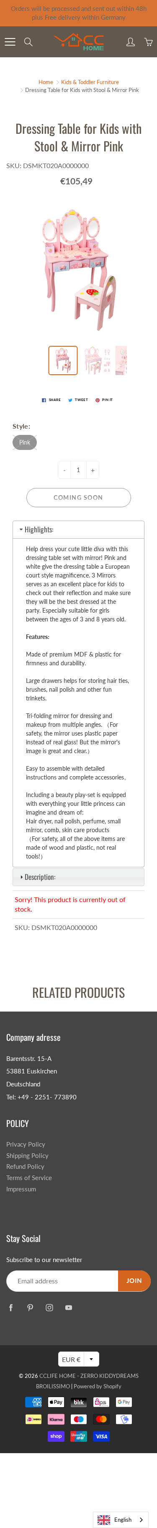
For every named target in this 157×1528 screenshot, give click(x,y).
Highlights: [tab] (39, 529)
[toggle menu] (10, 42)
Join (134, 1280)
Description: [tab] (40, 876)
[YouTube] (68, 1307)
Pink (24, 442)
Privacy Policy (25, 1144)
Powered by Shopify (97, 1386)
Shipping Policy (27, 1155)
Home (46, 82)
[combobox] (121, 1520)
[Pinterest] (30, 1307)
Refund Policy (25, 1166)
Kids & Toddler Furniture (90, 82)
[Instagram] (49, 1307)
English (122, 1519)
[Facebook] (10, 1307)
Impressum (21, 1189)
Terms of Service (29, 1177)
